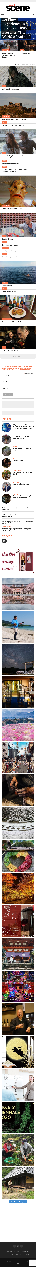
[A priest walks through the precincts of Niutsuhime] (18, 954)
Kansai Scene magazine (14, 1253)
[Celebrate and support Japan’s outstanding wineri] (18, 921)
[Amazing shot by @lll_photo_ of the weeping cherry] (18, 594)
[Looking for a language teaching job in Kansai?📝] (18, 1085)
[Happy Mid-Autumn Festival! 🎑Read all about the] (18, 1052)
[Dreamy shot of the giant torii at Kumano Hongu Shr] (18, 659)
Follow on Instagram (19, 1202)
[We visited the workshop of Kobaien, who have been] (18, 790)
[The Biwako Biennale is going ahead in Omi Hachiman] (18, 1117)
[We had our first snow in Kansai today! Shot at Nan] (18, 823)
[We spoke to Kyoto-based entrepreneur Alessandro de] (18, 757)
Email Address (7, 376)
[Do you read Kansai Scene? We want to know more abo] (18, 561)
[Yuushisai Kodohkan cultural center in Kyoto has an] (18, 692)
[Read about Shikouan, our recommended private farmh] (18, 1183)
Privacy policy (24, 1254)
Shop (18, 1251)
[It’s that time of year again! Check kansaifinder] (18, 888)
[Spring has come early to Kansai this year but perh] (18, 627)
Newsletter (25, 1251)
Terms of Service (13, 1254)
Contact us (26, 1253)
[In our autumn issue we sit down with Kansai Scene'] (18, 1019)
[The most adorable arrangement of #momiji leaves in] (18, 856)
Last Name (6, 388)
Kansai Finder (11, 1251)
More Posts (18, 356)
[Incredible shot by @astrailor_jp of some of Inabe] (18, 725)
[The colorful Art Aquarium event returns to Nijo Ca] (18, 986)
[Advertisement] (18, 1220)
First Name (6, 382)
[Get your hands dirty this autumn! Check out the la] (18, 1150)
